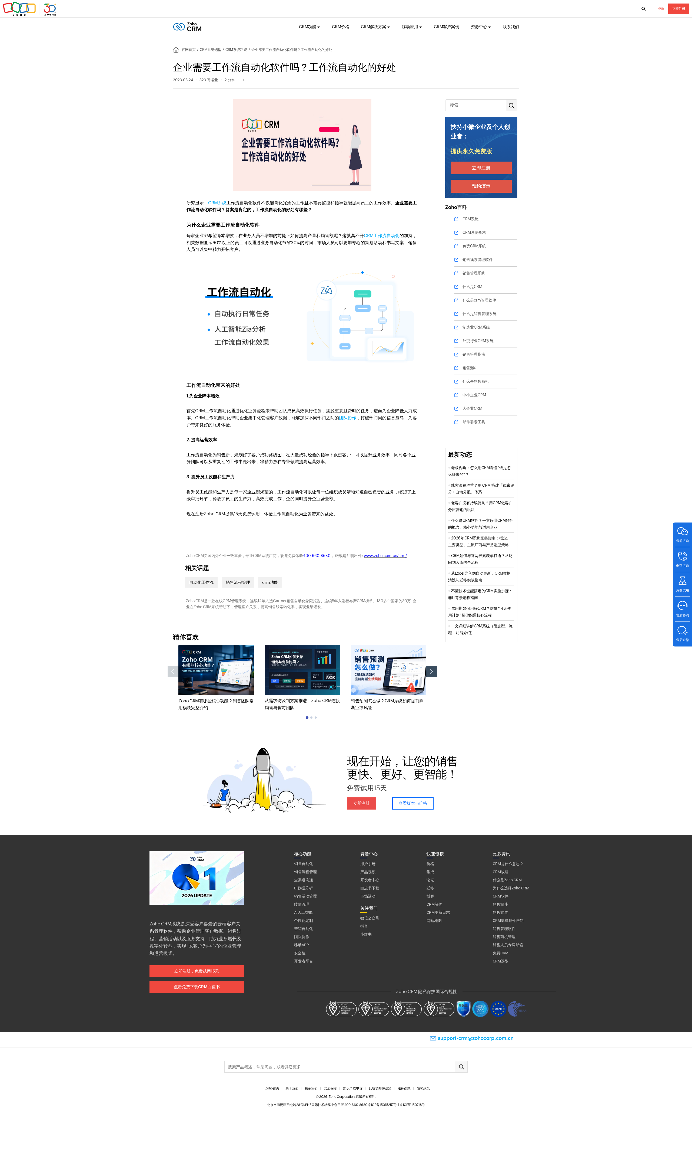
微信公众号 (369, 918)
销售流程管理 (238, 582)
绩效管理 (301, 904)
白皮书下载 (369, 888)
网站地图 (434, 920)
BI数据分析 (303, 888)
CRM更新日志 (438, 912)
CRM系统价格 (474, 232)
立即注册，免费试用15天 (196, 971)
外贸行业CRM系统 (478, 341)
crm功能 (270, 582)
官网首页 (189, 50)
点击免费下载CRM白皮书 (197, 986)
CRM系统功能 (236, 50)
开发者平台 (303, 961)
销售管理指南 (474, 354)
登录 (661, 9)
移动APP (301, 945)
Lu (243, 80)
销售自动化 (303, 864)
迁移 (430, 888)
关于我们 (291, 1088)
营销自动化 (303, 928)
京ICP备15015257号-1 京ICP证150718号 (396, 1105)
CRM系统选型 (210, 50)
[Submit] (461, 1067)
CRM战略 (500, 872)
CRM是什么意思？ (508, 864)
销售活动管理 (305, 896)
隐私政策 (423, 1088)
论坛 (430, 880)
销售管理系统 (474, 273)
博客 (430, 896)
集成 (430, 872)
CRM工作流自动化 (382, 235)
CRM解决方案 (373, 26)
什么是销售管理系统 (480, 314)
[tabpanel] (216, 678)
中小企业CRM (474, 395)
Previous (173, 671)
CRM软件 (500, 896)
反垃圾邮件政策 (380, 1088)
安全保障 (330, 1088)
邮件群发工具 (474, 422)
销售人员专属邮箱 (508, 945)
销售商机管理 (504, 937)
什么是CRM (472, 286)
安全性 (299, 953)
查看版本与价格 (413, 803)
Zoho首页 (272, 1088)
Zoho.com (30, 9)
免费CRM (500, 953)
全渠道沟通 (303, 880)
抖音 (364, 926)
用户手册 (367, 864)
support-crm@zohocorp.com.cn (476, 1038)
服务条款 (404, 1088)
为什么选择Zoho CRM (511, 888)
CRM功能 (307, 26)
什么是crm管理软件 (479, 300)
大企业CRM (472, 408)
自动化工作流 (201, 582)
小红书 (366, 934)
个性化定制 (303, 920)
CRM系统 (217, 202)
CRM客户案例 (446, 26)
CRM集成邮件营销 (508, 920)
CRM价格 (340, 26)
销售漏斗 (470, 368)
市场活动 (367, 896)
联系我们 (511, 26)
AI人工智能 (303, 912)
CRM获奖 (434, 904)
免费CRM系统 (474, 246)
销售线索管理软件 (478, 259)
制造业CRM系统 (476, 327)
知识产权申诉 (352, 1088)
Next (431, 671)
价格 (430, 864)
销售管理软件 (504, 928)
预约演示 (481, 186)
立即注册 (678, 9)
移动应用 (410, 26)
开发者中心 (369, 880)
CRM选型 (500, 961)
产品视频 (367, 872)
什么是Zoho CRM (507, 880)
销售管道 (500, 912)
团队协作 (347, 417)
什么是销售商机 (476, 381)
